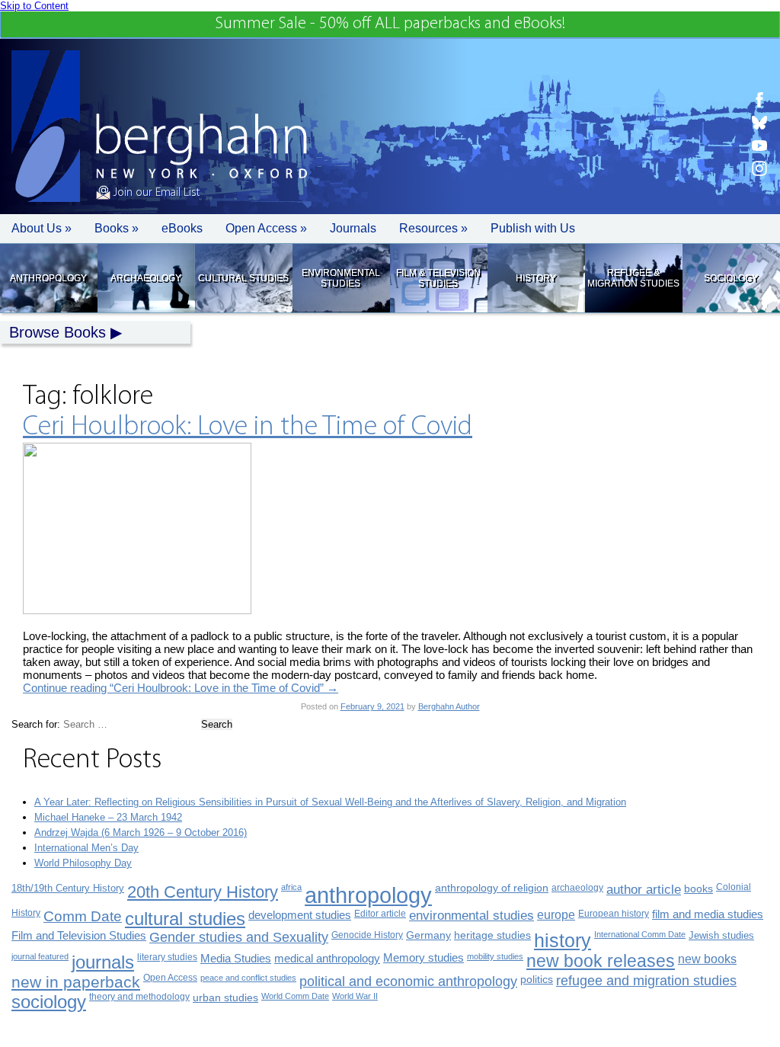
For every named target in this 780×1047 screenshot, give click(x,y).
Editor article (380, 913)
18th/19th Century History (67, 888)
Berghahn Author (449, 706)
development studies (299, 914)
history (562, 940)
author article (643, 889)
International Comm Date (640, 934)
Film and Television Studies (78, 936)
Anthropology (48, 278)
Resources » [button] (433, 228)
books (698, 888)
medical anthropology (327, 958)
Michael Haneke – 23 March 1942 (108, 817)
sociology (48, 1001)
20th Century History (202, 891)
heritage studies (492, 935)
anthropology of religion (491, 888)
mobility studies (495, 956)
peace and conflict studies (248, 977)
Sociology (731, 278)
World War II (355, 996)
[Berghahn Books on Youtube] (759, 145)
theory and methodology (139, 996)
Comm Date (82, 916)
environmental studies (471, 915)
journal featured (40, 956)
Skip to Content (34, 5)
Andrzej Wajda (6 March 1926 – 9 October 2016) (140, 832)
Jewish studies (721, 935)
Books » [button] (116, 228)
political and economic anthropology (408, 981)
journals (103, 962)
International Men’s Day (86, 847)
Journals (353, 228)
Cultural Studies (243, 278)
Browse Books (57, 332)
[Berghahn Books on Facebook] (759, 99)
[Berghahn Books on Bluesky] (759, 122)
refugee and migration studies (646, 980)
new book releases (600, 961)
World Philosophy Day (83, 863)
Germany (428, 935)
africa (291, 887)
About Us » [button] (41, 228)
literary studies (167, 957)
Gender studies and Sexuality (238, 937)
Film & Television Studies (438, 278)
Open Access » (266, 228)
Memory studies (423, 958)
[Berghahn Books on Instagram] (759, 168)
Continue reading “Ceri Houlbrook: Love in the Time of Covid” (180, 687)
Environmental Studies (341, 278)
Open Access (170, 977)
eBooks (182, 228)
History (536, 278)
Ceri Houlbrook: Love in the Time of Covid (247, 427)
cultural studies (185, 918)
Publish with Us (533, 228)
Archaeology (145, 278)
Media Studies (235, 958)
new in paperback (75, 982)
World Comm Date (295, 996)
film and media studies (707, 914)
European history (613, 913)
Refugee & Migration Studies (633, 278)
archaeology (577, 887)
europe (556, 914)
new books (707, 958)
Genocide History (367, 935)
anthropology (368, 895)
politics (536, 979)
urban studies (225, 997)
